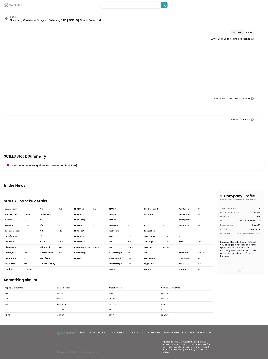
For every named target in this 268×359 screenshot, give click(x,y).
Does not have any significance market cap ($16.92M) (44, 165)
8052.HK (164, 293)
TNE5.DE (60, 298)
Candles (238, 32)
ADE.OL (60, 293)
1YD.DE (7, 315)
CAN (111, 293)
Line (250, 32)
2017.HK (112, 298)
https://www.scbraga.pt (247, 233)
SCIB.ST (112, 309)
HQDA (164, 309)
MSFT (7, 304)
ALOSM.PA (61, 304)
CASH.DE (165, 298)
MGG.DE (60, 315)
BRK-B (7, 293)
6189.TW (112, 304)
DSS (163, 304)
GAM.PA (60, 309)
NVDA (7, 298)
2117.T (111, 315)
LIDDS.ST (164, 315)
